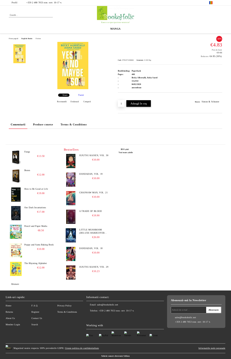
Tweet (81, 95)
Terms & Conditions (73, 124)
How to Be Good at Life (36, 189)
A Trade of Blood (90, 211)
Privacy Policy (64, 305)
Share (65, 95)
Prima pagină (13, 38)
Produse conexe (43, 124)
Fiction (38, 38)
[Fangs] (16, 157)
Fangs (27, 152)
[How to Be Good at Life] (16, 194)
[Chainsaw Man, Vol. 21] (71, 198)
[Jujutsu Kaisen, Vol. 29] (71, 272)
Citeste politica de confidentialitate (82, 348)
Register (35, 312)
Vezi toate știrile (126, 152)
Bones (27, 170)
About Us (10, 318)
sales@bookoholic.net (107, 305)
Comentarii (18, 124)
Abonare (15, 284)
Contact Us (36, 318)
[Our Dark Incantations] (16, 213)
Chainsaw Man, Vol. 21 (93, 192)
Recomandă (61, 102)
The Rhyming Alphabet (35, 263)
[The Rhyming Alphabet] (16, 269)
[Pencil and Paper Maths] (16, 232)
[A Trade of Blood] (71, 217)
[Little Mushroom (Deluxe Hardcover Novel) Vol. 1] (71, 235)
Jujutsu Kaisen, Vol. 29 (93, 267)
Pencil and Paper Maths (35, 226)
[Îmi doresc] (124, 98)
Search (34, 324)
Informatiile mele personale (211, 348)
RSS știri (125, 149)
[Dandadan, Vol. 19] (71, 179)
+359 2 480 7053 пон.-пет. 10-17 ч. (44, 2)
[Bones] (16, 176)
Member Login (13, 324)
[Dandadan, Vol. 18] (71, 254)
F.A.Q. (34, 305)
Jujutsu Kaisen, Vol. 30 (93, 155)
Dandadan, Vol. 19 (91, 174)
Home (8, 305)
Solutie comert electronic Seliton (115, 356)
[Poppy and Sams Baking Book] (16, 250)
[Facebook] (220, 2)
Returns (9, 312)
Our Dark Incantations (35, 207)
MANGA (115, 28)
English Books (27, 38)
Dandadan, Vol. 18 (91, 248)
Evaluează (75, 102)
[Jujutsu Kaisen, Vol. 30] (71, 161)
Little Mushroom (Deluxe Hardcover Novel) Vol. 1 (92, 232)
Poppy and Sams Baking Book (39, 245)
